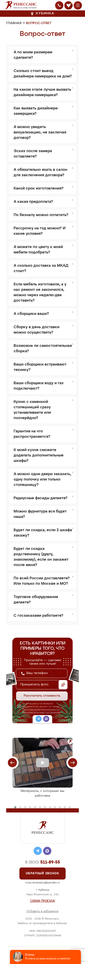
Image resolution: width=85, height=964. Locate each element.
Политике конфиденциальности (40, 709)
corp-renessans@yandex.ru (42, 882)
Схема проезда (42, 901)
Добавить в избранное (42, 911)
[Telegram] (38, 719)
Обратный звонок (42, 873)
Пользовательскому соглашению (41, 712)
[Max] (46, 719)
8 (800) (42, 862)
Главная (13, 23)
